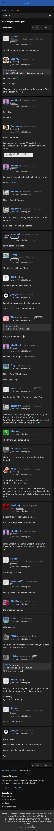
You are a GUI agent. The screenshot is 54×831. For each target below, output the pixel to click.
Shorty (14, 59)
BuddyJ (15, 505)
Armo (14, 36)
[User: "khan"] (6, 681)
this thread (12, 183)
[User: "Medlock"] (6, 101)
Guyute (15, 365)
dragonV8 (16, 581)
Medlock (15, 100)
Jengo (14, 294)
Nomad (15, 234)
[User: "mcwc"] (6, 389)
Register (14, 770)
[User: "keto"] (6, 470)
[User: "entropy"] (6, 192)
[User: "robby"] (6, 637)
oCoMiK (15, 448)
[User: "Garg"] (6, 255)
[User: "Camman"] (6, 127)
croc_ (13, 276)
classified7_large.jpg (18, 154)
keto (13, 468)
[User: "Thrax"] (6, 318)
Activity (5, 803)
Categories (7, 796)
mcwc (14, 388)
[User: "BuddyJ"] (6, 506)
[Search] (50, 15)
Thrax (14, 317)
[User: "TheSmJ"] (6, 432)
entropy (15, 191)
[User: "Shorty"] (6, 60)
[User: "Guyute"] (6, 366)
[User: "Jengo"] (6, 295)
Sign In (5, 770)
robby (14, 636)
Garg (13, 254)
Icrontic (27, 3)
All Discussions (9, 800)
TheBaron (16, 601)
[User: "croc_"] (6, 278)
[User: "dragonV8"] (6, 582)
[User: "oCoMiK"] (6, 450)
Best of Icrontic (9, 807)
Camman (16, 126)
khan (13, 679)
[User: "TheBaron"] (6, 602)
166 (46, 28)
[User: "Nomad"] (6, 235)
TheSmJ (15, 431)
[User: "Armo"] (6, 38)
